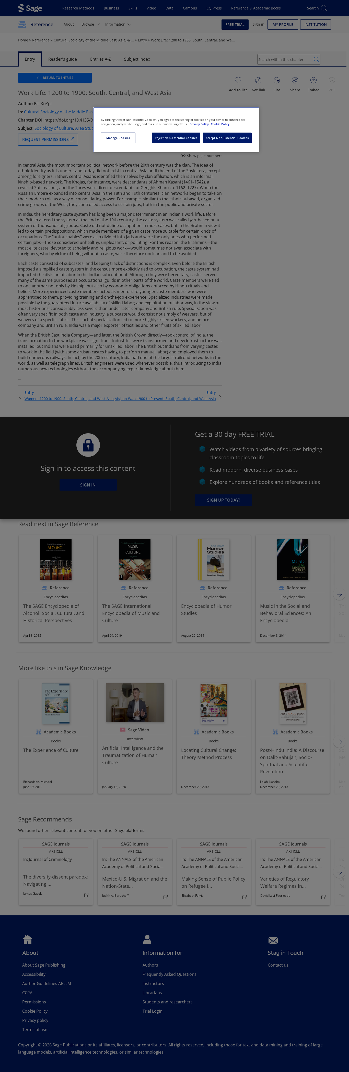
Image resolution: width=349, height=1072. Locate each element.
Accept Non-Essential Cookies (227, 138)
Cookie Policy (220, 124)
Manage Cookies (118, 138)
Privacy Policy (200, 124)
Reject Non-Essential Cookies (176, 138)
